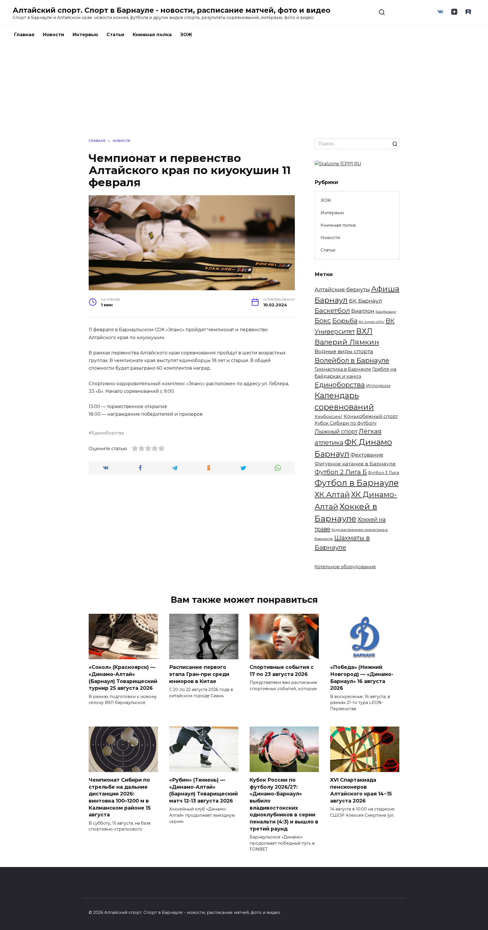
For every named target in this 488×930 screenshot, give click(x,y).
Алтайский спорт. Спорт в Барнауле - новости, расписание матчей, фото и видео (171, 10)
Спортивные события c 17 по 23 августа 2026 (282, 670)
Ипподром (378, 385)
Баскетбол (332, 311)
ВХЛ (364, 331)
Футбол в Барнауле (357, 483)
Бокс (323, 320)
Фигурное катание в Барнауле (355, 464)
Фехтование (366, 455)
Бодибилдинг (386, 312)
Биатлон (362, 310)
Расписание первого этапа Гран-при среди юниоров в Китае (199, 674)
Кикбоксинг (329, 416)
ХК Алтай (332, 494)
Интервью (85, 34)
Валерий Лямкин (347, 342)
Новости (53, 34)
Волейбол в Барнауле (352, 360)
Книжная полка (152, 34)
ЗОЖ (186, 34)
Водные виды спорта (344, 351)
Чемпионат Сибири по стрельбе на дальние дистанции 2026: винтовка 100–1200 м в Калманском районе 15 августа (120, 797)
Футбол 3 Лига (383, 472)
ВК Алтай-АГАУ (371, 322)
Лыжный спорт (336, 431)
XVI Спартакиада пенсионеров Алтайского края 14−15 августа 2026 (361, 790)
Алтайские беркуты (342, 289)
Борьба (345, 320)
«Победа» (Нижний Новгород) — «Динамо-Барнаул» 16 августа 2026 (361, 677)
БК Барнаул (365, 301)
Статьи (115, 34)
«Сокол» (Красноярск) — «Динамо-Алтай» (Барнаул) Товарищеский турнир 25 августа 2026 (123, 677)
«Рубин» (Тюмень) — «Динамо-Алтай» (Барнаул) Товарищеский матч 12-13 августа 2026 (203, 790)
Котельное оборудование (345, 566)
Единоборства (108, 432)
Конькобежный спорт (371, 416)
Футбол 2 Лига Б (341, 472)
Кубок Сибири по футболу (345, 423)
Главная (24, 34)
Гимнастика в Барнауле (343, 369)
